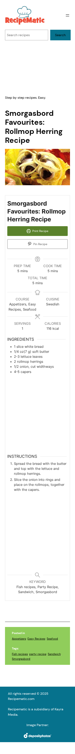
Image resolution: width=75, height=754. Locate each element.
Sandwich (54, 654)
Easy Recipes (36, 638)
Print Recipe (39, 231)
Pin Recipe (39, 244)
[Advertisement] (37, 67)
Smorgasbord (21, 659)
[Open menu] (67, 15)
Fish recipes (20, 654)
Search (60, 35)
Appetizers (19, 638)
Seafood (52, 638)
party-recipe (37, 654)
